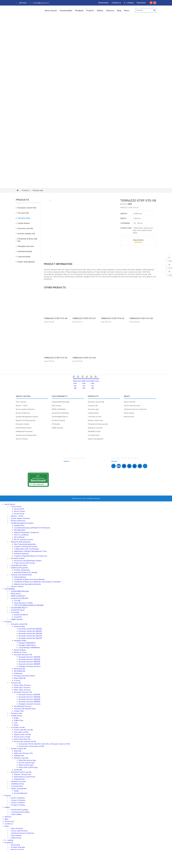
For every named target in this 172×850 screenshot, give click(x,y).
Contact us (116, 3)
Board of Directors (23, 413)
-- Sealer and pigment (18, 788)
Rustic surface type (26, 765)
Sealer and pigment (26, 262)
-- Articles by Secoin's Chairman (21, 833)
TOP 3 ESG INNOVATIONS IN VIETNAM (28, 605)
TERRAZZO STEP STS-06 (55, 318)
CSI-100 (17, 600)
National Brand (20, 577)
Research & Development (25, 420)
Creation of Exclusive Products (25, 546)
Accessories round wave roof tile (31, 746)
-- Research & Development (20, 542)
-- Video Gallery (15, 814)
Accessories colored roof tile (25, 741)
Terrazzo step (38, 190)
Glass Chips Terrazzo (22, 690)
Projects (90, 10)
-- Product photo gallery (18, 810)
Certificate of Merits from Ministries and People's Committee (37, 582)
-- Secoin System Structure (19, 518)
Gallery (100, 10)
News (126, 10)
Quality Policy (19, 525)
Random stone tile (21, 758)
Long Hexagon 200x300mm (29, 647)
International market (23, 428)
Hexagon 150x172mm (27, 645)
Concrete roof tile (25, 228)
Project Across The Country (24, 563)
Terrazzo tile (23, 213)
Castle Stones (24, 223)
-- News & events (16, 828)
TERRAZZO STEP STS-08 (141, 318)
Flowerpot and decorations (24, 676)
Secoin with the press (132, 406)
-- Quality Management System (21, 523)
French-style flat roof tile (23, 730)
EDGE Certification (59, 409)
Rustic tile (17, 751)
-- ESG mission (15, 593)
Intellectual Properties (24, 431)
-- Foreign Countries (17, 805)
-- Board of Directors (17, 521)
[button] (50, 200)
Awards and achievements (26, 435)
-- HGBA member (16, 619)
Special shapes (20, 650)
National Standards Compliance (26, 532)
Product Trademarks (22, 570)
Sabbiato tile (19, 756)
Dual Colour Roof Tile (22, 739)
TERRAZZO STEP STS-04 (112, 318)
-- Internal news (15, 838)
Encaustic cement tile (27, 208)
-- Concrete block (16, 786)
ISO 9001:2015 (19, 530)
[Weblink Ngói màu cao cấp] (75, 388)
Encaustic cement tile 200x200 (30, 629)
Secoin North (19, 509)
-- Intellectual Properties (18, 568)
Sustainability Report (60, 417)
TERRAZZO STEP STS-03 (55, 357)
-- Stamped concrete (17, 781)
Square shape (19, 626)
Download (141, 3)
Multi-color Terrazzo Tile (23, 753)
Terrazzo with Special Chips (25, 709)
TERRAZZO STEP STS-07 (84, 318)
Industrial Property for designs (25, 572)
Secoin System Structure (25, 409)
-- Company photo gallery (19, 812)
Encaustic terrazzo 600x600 (29, 664)
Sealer (16, 791)
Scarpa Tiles (19, 711)
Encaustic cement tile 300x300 (30, 631)
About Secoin (51, 10)
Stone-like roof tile (21, 732)
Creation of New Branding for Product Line (30, 556)
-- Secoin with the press (18, 831)
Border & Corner (20, 652)
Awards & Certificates (60, 413)
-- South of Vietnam (17, 802)
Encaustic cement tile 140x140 (30, 633)
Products (79, 10)
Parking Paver (19, 779)
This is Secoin (21, 402)
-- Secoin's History (16, 586)
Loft (15, 723)
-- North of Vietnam (17, 798)
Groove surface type (27, 763)
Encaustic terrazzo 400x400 (29, 662)
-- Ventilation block (16, 784)
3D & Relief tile (19, 671)
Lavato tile (18, 770)
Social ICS (18, 617)
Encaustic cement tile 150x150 (30, 636)
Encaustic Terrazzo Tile (23, 655)
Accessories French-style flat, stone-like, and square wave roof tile (44, 744)
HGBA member (57, 428)
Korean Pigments (20, 793)
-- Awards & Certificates (18, 598)
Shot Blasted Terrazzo (22, 706)
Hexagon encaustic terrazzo (30, 666)
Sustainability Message (60, 402)
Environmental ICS (21, 615)
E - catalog (129, 3)
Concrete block (24, 256)
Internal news (129, 417)
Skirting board (19, 669)
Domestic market (22, 424)
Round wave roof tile (22, 737)
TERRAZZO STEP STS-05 (84, 357)
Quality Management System (27, 417)
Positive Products (58, 420)
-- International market (18, 565)
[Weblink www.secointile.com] (79, 381)
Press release (129, 413)
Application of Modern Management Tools (30, 551)
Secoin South (19, 514)
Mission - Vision (22, 406)
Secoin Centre (19, 511)
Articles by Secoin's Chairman (135, 409)
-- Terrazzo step (15, 713)
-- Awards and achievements (20, 575)
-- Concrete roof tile (17, 727)
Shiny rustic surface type (28, 767)
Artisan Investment (21, 553)
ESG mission (56, 406)
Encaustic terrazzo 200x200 (29, 657)
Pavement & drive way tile (27, 240)
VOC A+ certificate (21, 535)
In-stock (17, 680)
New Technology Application (25, 544)
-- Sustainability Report (18, 608)
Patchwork (18, 673)
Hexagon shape (20, 640)
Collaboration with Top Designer (26, 549)
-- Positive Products (17, 610)
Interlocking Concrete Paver (24, 777)
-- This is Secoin (15, 507)
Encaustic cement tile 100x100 (30, 638)
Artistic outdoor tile (26, 233)
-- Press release (15, 835)
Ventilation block (25, 251)
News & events (129, 402)
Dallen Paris (18, 720)
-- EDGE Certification (17, 596)
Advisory (110, 10)
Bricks (16, 725)
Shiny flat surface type (27, 760)
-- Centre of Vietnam (17, 800)
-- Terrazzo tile (15, 683)
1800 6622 (22, 3)
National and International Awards (27, 584)
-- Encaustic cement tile (18, 624)
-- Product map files (17, 847)
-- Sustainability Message (19, 591)
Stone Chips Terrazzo (22, 685)
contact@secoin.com (41, 3)
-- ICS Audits (14, 612)
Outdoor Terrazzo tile (22, 774)
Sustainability (66, 10)
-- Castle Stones (15, 716)
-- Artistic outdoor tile (17, 748)
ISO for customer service (23, 539)
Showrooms (103, 3)
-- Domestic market (16, 558)
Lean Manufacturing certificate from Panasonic (32, 528)
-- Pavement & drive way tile (20, 772)
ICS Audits (56, 424)
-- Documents (14, 845)
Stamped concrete (26, 246)
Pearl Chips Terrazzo (22, 687)
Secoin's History (22, 439)
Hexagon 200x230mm (27, 643)
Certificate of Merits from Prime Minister (29, 579)
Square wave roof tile (22, 734)
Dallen (16, 718)
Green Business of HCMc (23, 603)
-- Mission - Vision (16, 516)
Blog (119, 10)
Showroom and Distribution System (28, 561)
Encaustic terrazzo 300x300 (29, 659)
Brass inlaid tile (20, 678)
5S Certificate (19, 537)
